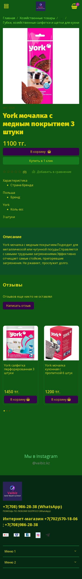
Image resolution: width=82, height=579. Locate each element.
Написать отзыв (18, 306)
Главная (9, 18)
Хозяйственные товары (37, 18)
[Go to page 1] (4, 410)
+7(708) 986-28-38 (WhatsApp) (32, 506)
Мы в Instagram (41, 459)
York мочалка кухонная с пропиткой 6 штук (59, 369)
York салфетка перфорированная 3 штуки (19, 369)
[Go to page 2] (6, 410)
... (61, 18)
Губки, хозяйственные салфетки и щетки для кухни (41, 22)
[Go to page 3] (9, 410)
